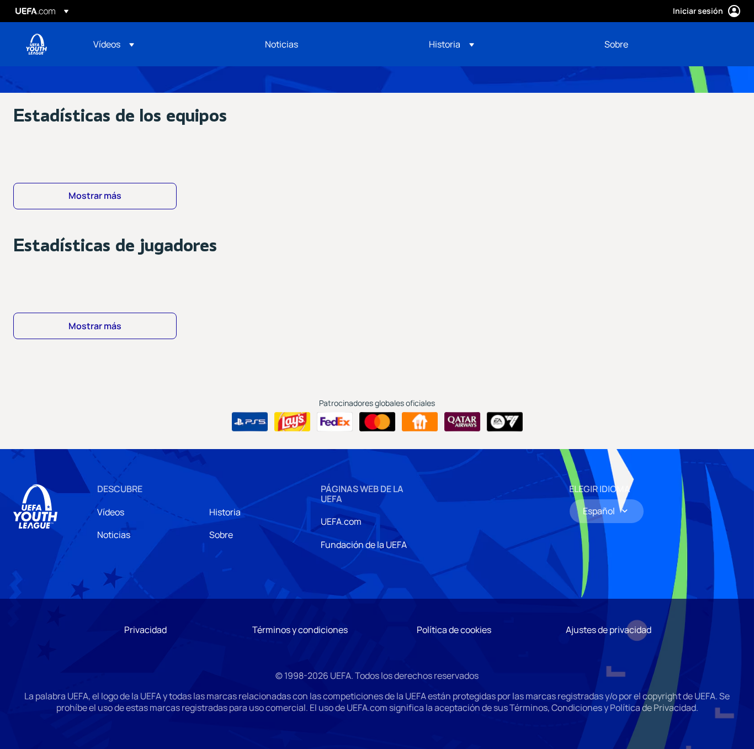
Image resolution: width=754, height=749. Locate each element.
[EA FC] (505, 422)
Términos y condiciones (300, 630)
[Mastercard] (377, 422)
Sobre (221, 535)
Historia (225, 512)
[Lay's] (292, 422)
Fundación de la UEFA (364, 545)
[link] (281, 44)
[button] (113, 44)
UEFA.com (341, 521)
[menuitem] (165, 44)
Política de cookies (454, 630)
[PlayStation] (250, 422)
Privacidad (145, 630)
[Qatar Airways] (462, 422)
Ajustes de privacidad (608, 630)
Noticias (113, 535)
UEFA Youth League (36, 44)
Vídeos (110, 512)
